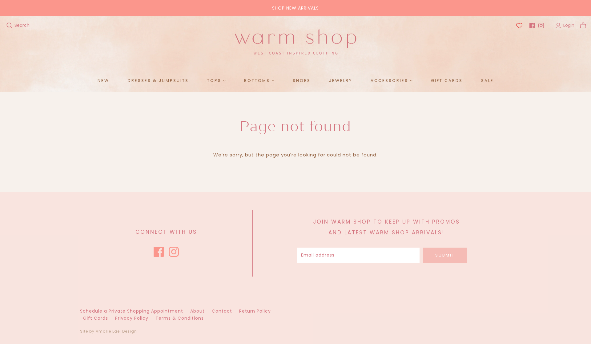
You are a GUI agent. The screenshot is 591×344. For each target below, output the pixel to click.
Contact (222, 311)
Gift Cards (447, 80)
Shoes (302, 80)
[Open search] (9, 25)
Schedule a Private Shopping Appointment (131, 311)
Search (22, 25)
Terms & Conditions (179, 318)
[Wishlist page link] (519, 25)
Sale (487, 80)
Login (568, 25)
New (103, 80)
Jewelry (340, 80)
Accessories (389, 80)
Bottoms (257, 80)
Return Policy (255, 311)
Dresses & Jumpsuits (158, 80)
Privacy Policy (131, 318)
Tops (214, 80)
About (197, 311)
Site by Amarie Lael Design (108, 331)
